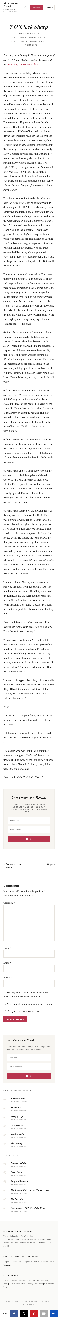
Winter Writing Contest (32, 37)
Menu (50, 7)
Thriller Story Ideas (17, 1283)
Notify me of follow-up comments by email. (29, 1003)
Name (7, 947)
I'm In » (29, 839)
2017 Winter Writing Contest (30, 41)
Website (7, 977)
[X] (24, 1313)
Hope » (51, 864)
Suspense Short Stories (12, 1261)
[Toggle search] (26, 7)
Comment (9, 902)
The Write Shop (26, 1236)
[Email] (44, 1313)
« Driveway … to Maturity (12, 865)
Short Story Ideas (10, 1280)
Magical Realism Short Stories (36, 1261)
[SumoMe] (54, 1313)
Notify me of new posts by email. (24, 1011)
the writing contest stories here (22, 64)
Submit (36, 7)
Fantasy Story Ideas (35, 1283)
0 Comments (31, 45)
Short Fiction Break (11, 4)
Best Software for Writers (25, 1242)
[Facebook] (14, 1313)
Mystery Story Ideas (27, 1280)
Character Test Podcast (34, 1239)
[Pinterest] (34, 1313)
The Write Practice (10, 1236)
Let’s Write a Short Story (13, 1239)
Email (7, 962)
